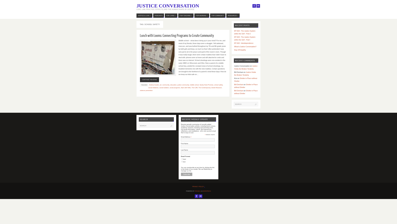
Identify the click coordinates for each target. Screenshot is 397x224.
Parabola (198, 191)
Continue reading (149, 79)
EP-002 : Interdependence (243, 43)
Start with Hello (186, 87)
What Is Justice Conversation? (245, 46)
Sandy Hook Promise (206, 85)
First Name (184, 143)
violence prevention (146, 90)
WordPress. (207, 191)
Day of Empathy (240, 50)
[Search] (256, 104)
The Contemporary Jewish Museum (210, 87)
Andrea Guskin (154, 85)
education (173, 85)
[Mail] (258, 6)
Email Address (186, 137)
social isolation (164, 87)
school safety (218, 85)
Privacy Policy (198, 186)
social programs (175, 87)
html (184, 159)
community (165, 85)
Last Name (184, 150)
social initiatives (153, 87)
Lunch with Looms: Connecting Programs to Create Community (177, 36)
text (184, 162)
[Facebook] (254, 6)
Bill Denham (238, 84)
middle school (194, 85)
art (160, 85)
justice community (183, 85)
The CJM (195, 87)
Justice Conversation (167, 5)
